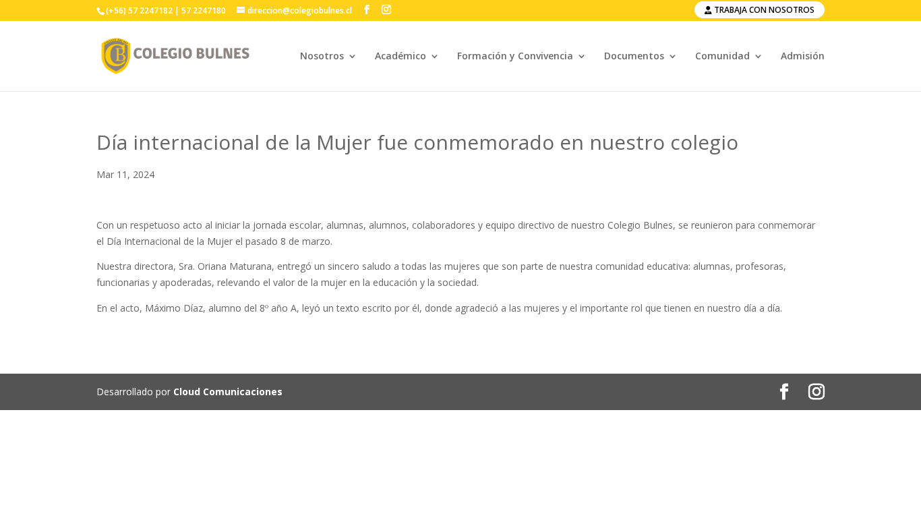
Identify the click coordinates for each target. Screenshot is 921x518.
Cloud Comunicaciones (228, 391)
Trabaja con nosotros (763, 10)
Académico (400, 56)
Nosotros (322, 56)
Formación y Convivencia (515, 56)
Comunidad (722, 56)
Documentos (634, 56)
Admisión (803, 56)
